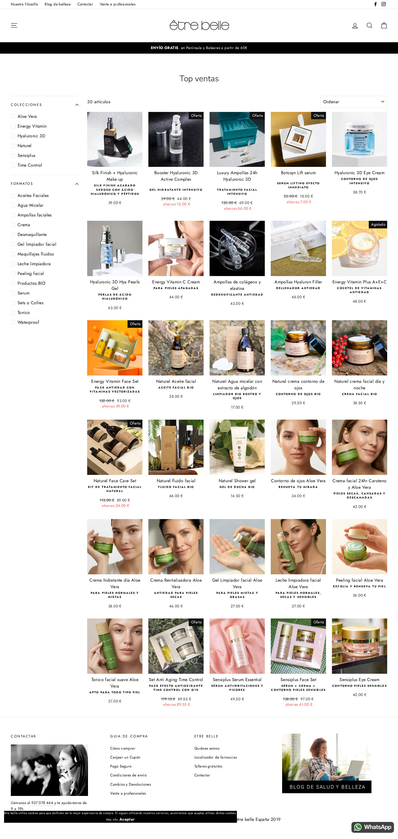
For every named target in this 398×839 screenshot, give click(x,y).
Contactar (85, 4)
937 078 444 (42, 802)
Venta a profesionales (117, 4)
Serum (24, 293)
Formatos (22, 183)
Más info (112, 819)
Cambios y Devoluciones (130, 784)
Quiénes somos (206, 748)
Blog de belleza (58, 4)
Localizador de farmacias (215, 757)
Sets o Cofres (30, 303)
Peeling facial (31, 273)
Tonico (24, 312)
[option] (199, 48)
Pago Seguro (120, 766)
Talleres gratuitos (208, 766)
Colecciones (26, 104)
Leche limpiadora (34, 264)
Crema (24, 225)
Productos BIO (31, 283)
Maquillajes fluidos (36, 254)
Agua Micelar (31, 205)
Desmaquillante (32, 234)
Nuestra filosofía (24, 4)
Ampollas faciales (35, 215)
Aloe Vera (27, 116)
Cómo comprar (122, 748)
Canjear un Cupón (125, 757)
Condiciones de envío (128, 775)
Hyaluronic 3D (31, 136)
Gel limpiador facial (37, 244)
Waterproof (28, 322)
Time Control (30, 165)
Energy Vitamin (32, 126)
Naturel (25, 145)
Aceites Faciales (33, 195)
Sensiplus (26, 155)
